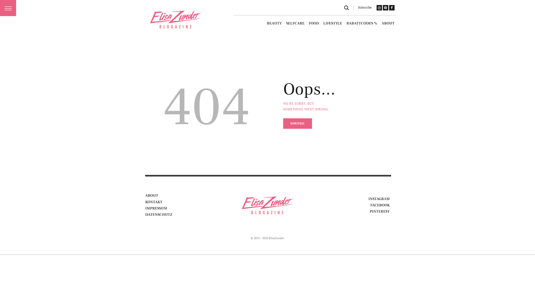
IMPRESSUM (156, 208)
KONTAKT (153, 202)
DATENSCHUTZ (158, 214)
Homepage (297, 123)
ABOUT (151, 195)
